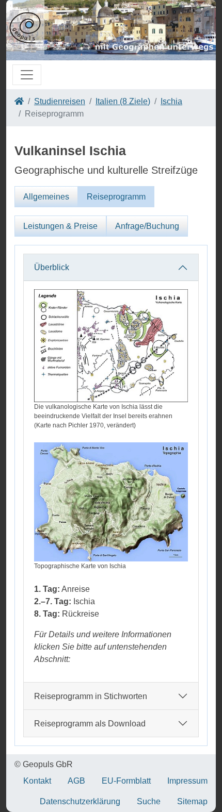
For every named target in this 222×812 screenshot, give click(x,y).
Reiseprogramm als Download (90, 723)
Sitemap (192, 801)
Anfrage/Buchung (147, 226)
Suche (149, 801)
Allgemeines (46, 196)
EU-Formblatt (126, 780)
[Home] (19, 101)
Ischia (171, 101)
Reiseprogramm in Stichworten (90, 696)
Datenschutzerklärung (80, 801)
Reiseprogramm (116, 196)
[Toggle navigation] (26, 74)
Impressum (187, 780)
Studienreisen (59, 101)
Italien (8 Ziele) (123, 101)
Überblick (51, 267)
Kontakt (37, 780)
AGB (76, 780)
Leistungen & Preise (60, 226)
